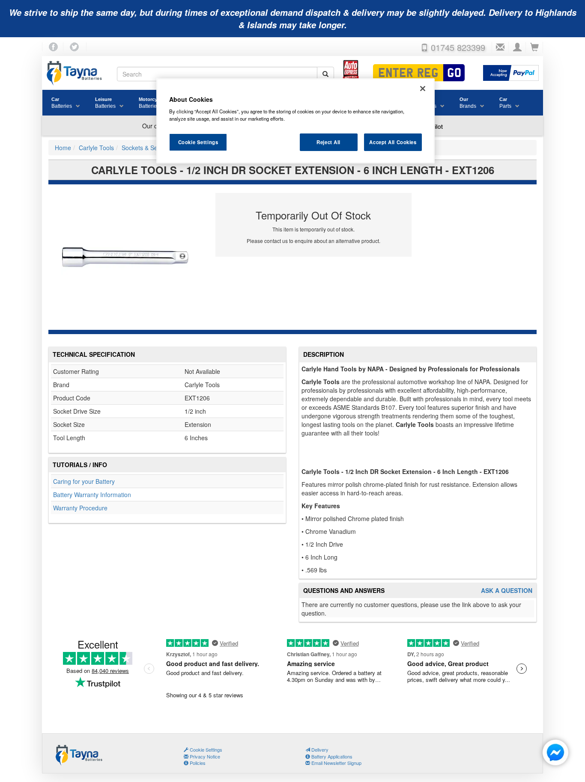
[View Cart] (534, 47)
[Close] (422, 88)
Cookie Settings (198, 142)
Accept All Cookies (392, 142)
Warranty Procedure (80, 508)
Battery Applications (331, 756)
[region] (295, 121)
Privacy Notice (204, 756)
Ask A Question (506, 590)
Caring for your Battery (84, 481)
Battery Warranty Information (92, 494)
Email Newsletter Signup (335, 762)
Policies (197, 762)
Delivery (319, 749)
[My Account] (517, 47)
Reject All (328, 142)
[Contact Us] (500, 47)
